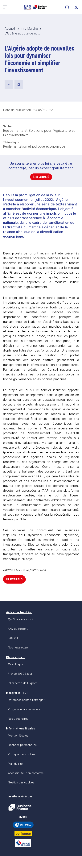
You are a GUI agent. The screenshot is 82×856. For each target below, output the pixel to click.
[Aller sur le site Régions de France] (23, 843)
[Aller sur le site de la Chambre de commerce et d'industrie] (23, 825)
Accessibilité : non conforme (26, 773)
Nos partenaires (18, 718)
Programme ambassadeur (24, 709)
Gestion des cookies (21, 782)
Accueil (10, 28)
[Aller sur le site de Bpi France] (23, 833)
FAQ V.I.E (13, 638)
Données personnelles (22, 744)
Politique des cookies (21, 754)
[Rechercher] (66, 7)
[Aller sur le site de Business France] (20, 807)
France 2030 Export (20, 673)
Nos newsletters (18, 647)
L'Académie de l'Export (22, 683)
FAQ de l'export (18, 628)
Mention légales (18, 735)
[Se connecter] (75, 7)
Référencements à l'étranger (26, 699)
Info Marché (29, 28)
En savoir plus (14, 579)
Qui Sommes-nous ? (20, 619)
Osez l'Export (16, 664)
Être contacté (41, 177)
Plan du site (15, 763)
